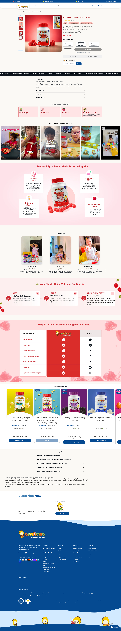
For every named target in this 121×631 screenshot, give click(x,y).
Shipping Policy (76, 552)
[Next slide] (20, 50)
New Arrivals (37, 1)
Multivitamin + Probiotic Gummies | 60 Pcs (32, 11)
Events (59, 550)
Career (59, 552)
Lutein (44, 561)
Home (20, 11)
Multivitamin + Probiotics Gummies (27, 593)
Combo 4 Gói (46, 571)
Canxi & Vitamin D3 (47, 555)
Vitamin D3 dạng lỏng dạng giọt (85, 593)
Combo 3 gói (46, 569)
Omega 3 (45, 557)
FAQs (59, 555)
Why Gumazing (61, 557)
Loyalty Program (92, 548)
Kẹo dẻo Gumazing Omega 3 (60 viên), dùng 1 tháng (20, 419)
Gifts (89, 557)
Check (78, 63)
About (59, 548)
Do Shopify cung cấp (28, 557)
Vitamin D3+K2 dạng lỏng (49, 567)
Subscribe (62, 513)
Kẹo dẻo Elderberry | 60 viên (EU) (74, 419)
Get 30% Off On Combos (6, 1)
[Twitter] (19, 586)
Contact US (75, 559)
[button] (34, 5)
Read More (7, 486)
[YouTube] (19, 584)
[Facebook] (19, 580)
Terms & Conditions (77, 548)
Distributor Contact (77, 557)
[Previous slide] (20, 15)
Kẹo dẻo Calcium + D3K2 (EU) (101, 419)
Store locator (76, 561)
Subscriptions (76, 555)
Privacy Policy (76, 550)
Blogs (89, 552)
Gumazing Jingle (62, 559)
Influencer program (92, 550)
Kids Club (90, 555)
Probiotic (45, 559)
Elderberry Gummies (48, 552)
